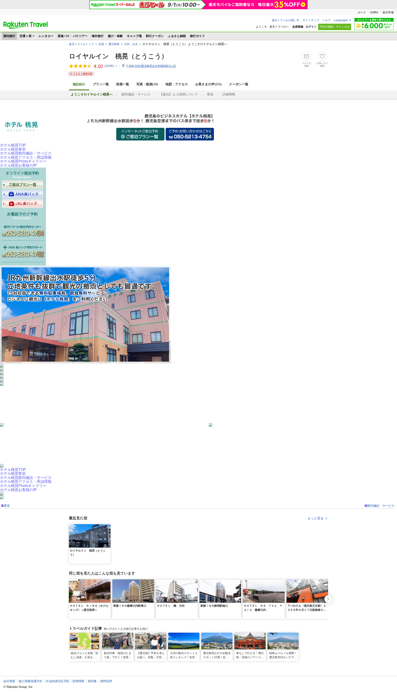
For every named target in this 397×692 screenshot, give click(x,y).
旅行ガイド (197, 36)
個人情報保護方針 (31, 681)
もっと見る (315, 518)
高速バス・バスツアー (73, 36)
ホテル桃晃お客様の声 (18, 165)
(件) (109, 66)
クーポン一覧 (238, 84)
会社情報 (9, 681)
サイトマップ (311, 20)
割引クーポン (155, 36)
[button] (108, 527)
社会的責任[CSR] (57, 681)
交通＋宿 (25, 36)
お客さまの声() (208, 84)
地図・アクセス (176, 84)
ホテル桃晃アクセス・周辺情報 (25, 157)
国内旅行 (9, 36)
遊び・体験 (115, 36)
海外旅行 (98, 36)
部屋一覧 (122, 84)
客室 (210, 94)
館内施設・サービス (136, 94)
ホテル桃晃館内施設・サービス (25, 153)
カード (361, 12)
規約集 (92, 681)
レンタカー (46, 36)
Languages (341, 20)
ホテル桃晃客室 (13, 149)
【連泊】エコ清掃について (178, 94)
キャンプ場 (134, 36)
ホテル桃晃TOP (13, 145)
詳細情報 (228, 94)
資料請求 (106, 681)
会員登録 (297, 26)
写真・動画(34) (147, 84)
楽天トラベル (25, 25)
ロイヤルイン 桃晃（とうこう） (118, 56)
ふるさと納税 (177, 36)
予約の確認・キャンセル (335, 26)
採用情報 (78, 681)
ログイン (311, 26)
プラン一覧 (101, 84)
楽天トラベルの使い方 (285, 20)
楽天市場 (388, 12)
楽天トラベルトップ (81, 44)
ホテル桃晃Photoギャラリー (23, 161)
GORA (374, 12)
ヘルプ (326, 20)
